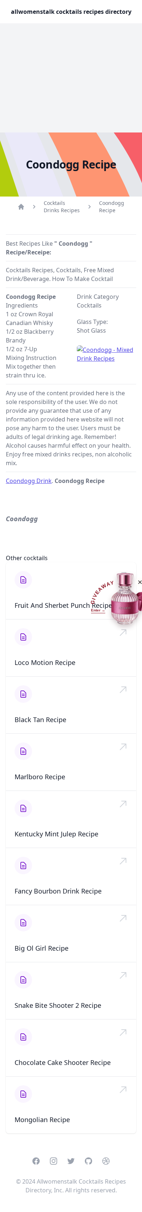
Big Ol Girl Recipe (41, 948)
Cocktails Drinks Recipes (62, 206)
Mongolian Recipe (42, 1119)
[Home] (21, 206)
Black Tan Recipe (40, 719)
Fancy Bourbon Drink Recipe (58, 891)
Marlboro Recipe (40, 776)
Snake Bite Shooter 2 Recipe (58, 1005)
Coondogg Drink (29, 481)
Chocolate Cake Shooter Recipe (63, 1062)
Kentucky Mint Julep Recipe (56, 833)
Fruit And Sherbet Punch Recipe (63, 605)
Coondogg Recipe (111, 206)
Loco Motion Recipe (45, 662)
